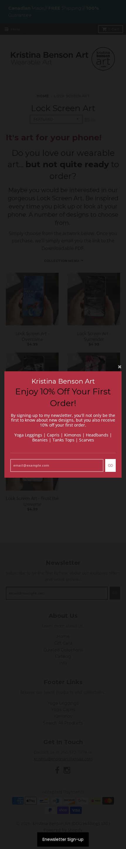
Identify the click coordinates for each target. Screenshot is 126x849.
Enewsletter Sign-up (63, 839)
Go (110, 465)
